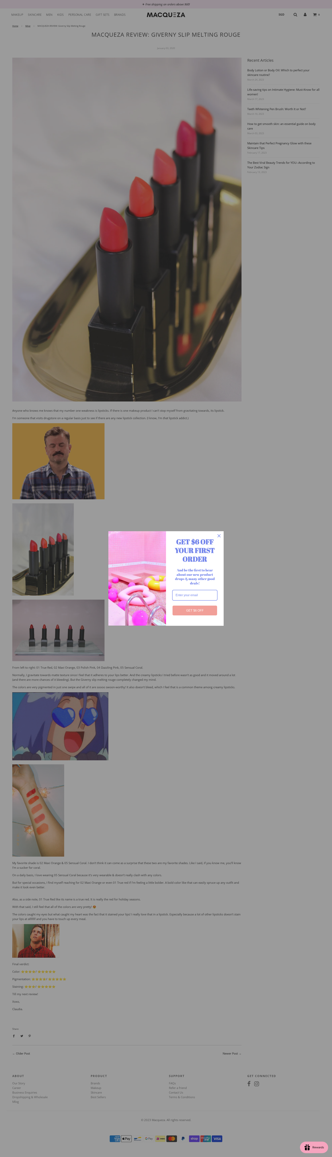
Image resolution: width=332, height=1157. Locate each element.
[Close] (219, 535)
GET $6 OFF (195, 610)
